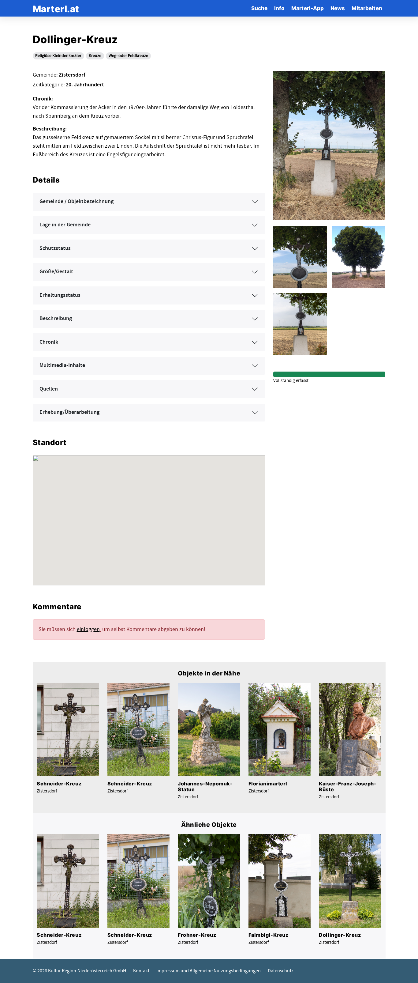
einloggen (88, 629)
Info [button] (279, 8)
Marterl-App (307, 8)
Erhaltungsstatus (59, 295)
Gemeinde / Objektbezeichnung (76, 201)
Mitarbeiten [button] (367, 8)
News (337, 8)
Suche (259, 8)
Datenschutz (280, 971)
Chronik (48, 342)
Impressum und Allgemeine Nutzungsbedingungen (208, 971)
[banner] (56, 8)
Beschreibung (55, 318)
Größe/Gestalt (56, 271)
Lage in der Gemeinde (65, 225)
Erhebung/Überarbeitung (69, 412)
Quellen (48, 389)
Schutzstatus (55, 248)
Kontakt (141, 971)
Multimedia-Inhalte (62, 365)
